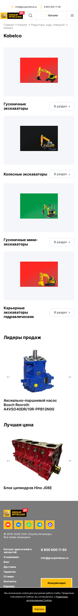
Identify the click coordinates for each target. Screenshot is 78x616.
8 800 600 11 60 (52, 6)
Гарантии (10, 571)
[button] (8, 377)
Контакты (10, 581)
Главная (9, 24)
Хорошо (39, 609)
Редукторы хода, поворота (48, 24)
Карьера (9, 586)
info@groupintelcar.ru (26, 6)
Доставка (10, 566)
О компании (11, 557)
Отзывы (9, 576)
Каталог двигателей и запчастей (18, 551)
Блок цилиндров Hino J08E (28, 488)
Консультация (56, 582)
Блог (7, 561)
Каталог (22, 24)
